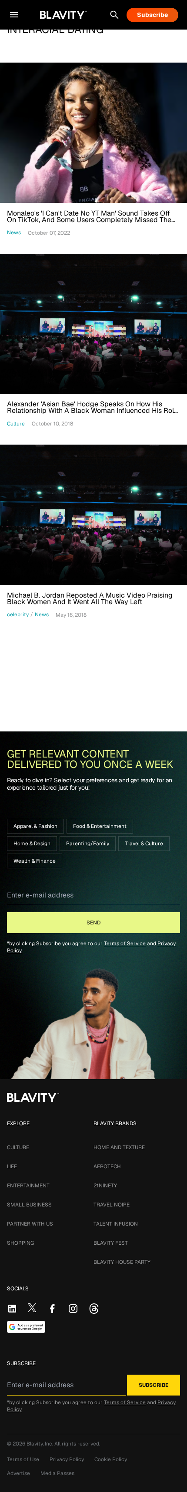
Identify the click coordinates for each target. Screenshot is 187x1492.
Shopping (20, 1242)
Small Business (29, 1204)
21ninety (105, 1185)
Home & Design (31, 843)
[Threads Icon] (94, 1308)
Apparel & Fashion (35, 826)
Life (12, 1166)
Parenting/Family (87, 843)
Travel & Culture (144, 843)
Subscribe (152, 15)
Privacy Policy (67, 1459)
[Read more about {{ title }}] (93, 133)
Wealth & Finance (34, 860)
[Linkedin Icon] (12, 1308)
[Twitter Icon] (32, 1307)
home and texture (119, 1147)
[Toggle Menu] (14, 15)
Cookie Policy (110, 1459)
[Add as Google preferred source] (26, 1327)
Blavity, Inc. (40, 1443)
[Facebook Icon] (52, 1308)
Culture (18, 1147)
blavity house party (122, 1262)
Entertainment (28, 1185)
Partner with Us (30, 1223)
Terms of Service (125, 943)
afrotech (107, 1166)
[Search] (114, 15)
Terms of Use (23, 1459)
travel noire (112, 1204)
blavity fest (111, 1242)
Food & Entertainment (100, 826)
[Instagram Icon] (73, 1308)
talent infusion (116, 1223)
